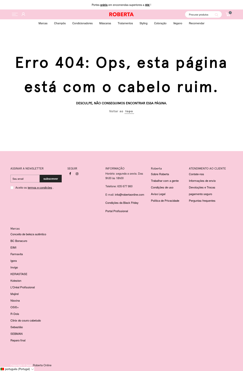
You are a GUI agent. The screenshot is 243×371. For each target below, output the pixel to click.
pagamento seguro (200, 194)
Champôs (60, 23)
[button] (17, 369)
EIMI (13, 247)
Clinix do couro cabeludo (25, 320)
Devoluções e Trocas (202, 187)
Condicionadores (82, 23)
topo (129, 111)
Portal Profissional (116, 211)
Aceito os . (34, 187)
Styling (144, 23)
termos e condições (40, 187)
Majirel (14, 294)
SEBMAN (16, 334)
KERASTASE (18, 274)
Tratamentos (125, 23)
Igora (13, 261)
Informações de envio (202, 181)
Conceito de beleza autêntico (28, 234)
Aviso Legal (158, 194)
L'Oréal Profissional (22, 287)
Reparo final (17, 340)
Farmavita (16, 254)
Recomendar (196, 23)
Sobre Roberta (160, 174)
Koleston (15, 280)
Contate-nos (196, 174)
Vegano (177, 23)
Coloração (160, 23)
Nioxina (15, 300)
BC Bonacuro (18, 241)
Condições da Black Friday (122, 203)
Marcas (43, 23)
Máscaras (105, 23)
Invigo (14, 267)
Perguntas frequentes (202, 200)
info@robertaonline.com (129, 194)
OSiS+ (14, 307)
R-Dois (14, 314)
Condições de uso (162, 187)
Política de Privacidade (165, 200)
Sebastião (16, 327)
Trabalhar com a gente (165, 181)
